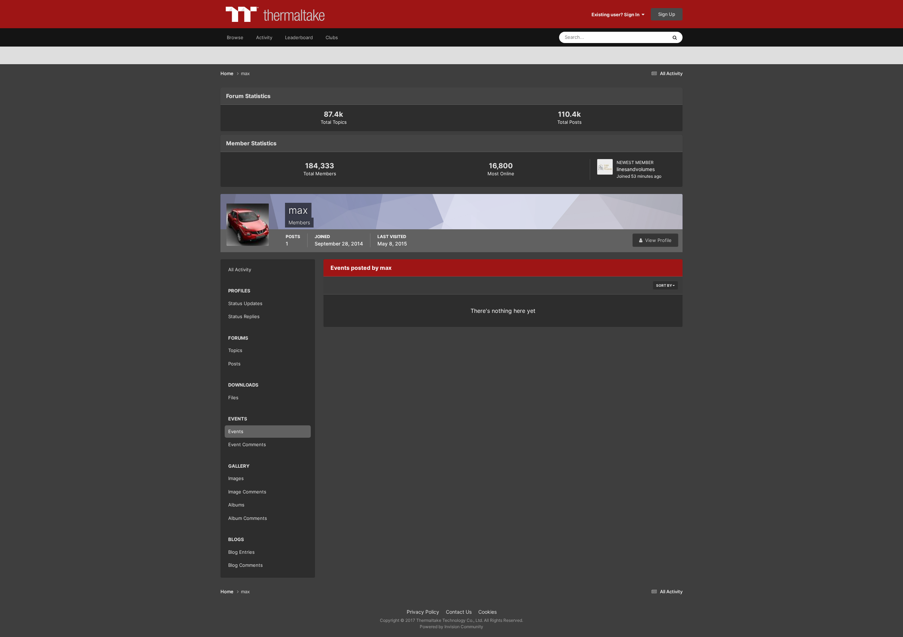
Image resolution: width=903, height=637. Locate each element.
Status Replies (244, 316)
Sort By (664, 285)
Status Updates (642, 37)
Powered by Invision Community (451, 626)
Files (233, 397)
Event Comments (247, 444)
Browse (235, 37)
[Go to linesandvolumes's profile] (605, 167)
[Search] (675, 37)
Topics (235, 350)
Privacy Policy (423, 612)
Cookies (487, 612)
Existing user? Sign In (617, 14)
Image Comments (247, 492)
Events (235, 431)
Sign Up (666, 14)
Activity (264, 37)
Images (236, 478)
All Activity (239, 269)
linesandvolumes (636, 169)
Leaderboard (299, 37)
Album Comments (247, 518)
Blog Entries (241, 552)
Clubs (332, 37)
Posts (234, 363)
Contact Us (459, 612)
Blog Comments (245, 565)
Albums (236, 505)
